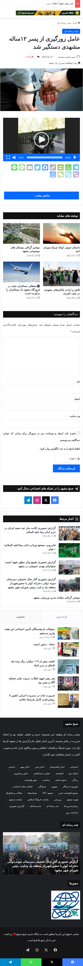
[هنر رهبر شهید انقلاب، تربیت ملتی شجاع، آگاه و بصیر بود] (68, 683)
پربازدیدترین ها (71, 806)
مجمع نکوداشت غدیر (68, 793)
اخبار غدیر (39, 767)
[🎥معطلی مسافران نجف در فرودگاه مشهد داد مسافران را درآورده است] (21, 272)
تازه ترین (61, 616)
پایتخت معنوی (15, 799)
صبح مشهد (68, 188)
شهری (54, 786)
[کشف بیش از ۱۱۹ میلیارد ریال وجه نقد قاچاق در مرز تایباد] (68, 666)
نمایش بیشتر (42, 195)
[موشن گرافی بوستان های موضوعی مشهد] (21, 233)
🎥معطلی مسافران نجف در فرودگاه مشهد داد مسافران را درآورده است (23, 290)
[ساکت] (14, 157)
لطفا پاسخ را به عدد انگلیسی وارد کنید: (60, 448)
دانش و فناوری (21, 773)
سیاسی (46, 780)
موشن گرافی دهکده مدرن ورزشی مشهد (56, 597)
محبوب (20, 616)
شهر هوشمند (31, 780)
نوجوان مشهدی (43, 188)
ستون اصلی (61, 780)
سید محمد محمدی (66, 57)
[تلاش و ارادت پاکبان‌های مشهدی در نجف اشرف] (61, 274)
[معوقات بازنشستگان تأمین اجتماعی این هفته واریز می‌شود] (68, 633)
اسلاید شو (73, 773)
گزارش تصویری (16, 806)
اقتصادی (59, 773)
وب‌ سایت (75, 416)
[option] (41, 853)
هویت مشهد (72, 799)
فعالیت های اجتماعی (23, 786)
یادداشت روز (72, 812)
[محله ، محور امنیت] (68, 649)
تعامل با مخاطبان (41, 773)
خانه (75, 22)
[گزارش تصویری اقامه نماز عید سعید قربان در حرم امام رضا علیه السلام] (69, 533)
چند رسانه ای (64, 22)
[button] (41, 139)
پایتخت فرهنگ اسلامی (37, 799)
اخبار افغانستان (57, 767)
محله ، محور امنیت (44, 644)
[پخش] (75, 157)
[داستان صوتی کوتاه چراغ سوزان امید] (61, 233)
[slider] (44, 157)
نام (78, 381)
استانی (11, 767)
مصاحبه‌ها (32, 793)
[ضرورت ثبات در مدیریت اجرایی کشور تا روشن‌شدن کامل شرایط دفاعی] (68, 700)
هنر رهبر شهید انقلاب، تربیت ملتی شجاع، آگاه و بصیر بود (44, 3)
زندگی (75, 780)
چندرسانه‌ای (35, 806)
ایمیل (77, 398)
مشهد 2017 (47, 793)
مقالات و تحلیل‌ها (14, 793)
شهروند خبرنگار (70, 786)
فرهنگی (42, 786)
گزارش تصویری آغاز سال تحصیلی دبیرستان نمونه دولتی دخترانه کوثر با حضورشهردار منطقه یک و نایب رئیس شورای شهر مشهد (31, 583)
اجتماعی (74, 767)
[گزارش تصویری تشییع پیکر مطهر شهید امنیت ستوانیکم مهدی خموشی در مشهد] (69, 567)
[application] (41, 139)
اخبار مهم (24, 767)
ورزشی (57, 799)
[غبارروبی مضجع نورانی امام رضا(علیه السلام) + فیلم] (69, 550)
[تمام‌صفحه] (8, 157)
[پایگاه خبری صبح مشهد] (48, 13)
